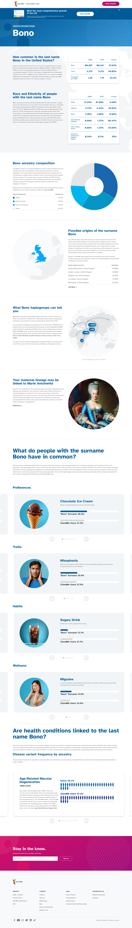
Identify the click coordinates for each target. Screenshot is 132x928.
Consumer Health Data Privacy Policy (76, 904)
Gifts (14, 904)
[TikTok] (34, 921)
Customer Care (43, 910)
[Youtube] (18, 921)
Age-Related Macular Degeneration (46, 808)
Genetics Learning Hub (46, 907)
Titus (58, 335)
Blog (40, 904)
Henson (44, 335)
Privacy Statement (71, 898)
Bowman (38, 335)
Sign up (66, 858)
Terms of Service (70, 895)
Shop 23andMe (85, 14)
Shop (111, 3)
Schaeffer (32, 335)
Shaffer (15, 338)
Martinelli (25, 335)
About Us (42, 898)
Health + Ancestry (18, 895)
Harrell (20, 335)
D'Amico (49, 335)
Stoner (15, 335)
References (17, 405)
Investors (42, 895)
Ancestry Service (17, 898)
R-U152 (20, 331)
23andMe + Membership (20, 901)
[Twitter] (26, 921)
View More (71, 287)
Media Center (43, 901)
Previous (52, 539)
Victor (55, 335)
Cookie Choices (70, 901)
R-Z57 (56, 325)
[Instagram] (22, 921)
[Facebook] (14, 921)
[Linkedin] (30, 921)
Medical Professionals (99, 895)
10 (77, 820)
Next (86, 539)
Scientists (95, 898)
